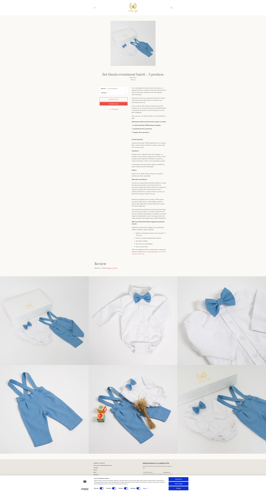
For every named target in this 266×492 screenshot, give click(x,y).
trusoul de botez (152, 252)
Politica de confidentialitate (103, 465)
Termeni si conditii (99, 463)
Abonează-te (167, 472)
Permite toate (178, 479)
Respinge (178, 488)
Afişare (145, 488)
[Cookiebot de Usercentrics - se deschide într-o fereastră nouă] (85, 489)
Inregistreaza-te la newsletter (156, 463)
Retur (95, 470)
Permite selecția (178, 483)
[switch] (114, 488)
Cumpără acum (114, 104)
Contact (96, 474)
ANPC (95, 472)
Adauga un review (111, 268)
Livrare (96, 467)
